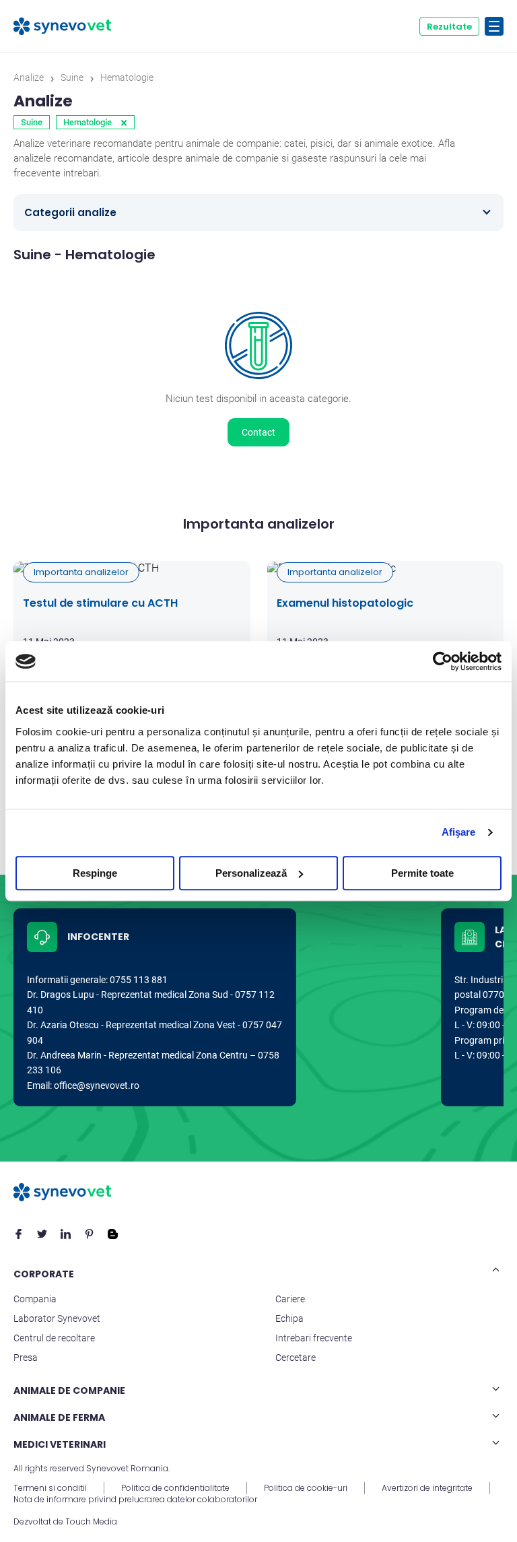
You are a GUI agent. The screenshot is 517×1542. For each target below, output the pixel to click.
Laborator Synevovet (56, 1318)
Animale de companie (69, 1390)
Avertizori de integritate (427, 1488)
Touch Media (91, 1521)
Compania (35, 1299)
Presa (25, 1357)
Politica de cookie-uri (305, 1488)
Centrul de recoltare (54, 1338)
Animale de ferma (59, 1417)
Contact (258, 432)
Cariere (290, 1299)
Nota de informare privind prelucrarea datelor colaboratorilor (135, 1499)
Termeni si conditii (50, 1488)
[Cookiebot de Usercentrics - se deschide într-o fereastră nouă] (443, 661)
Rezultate (449, 26)
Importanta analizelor (81, 572)
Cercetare (295, 1357)
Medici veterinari (59, 1444)
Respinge (95, 873)
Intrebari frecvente (313, 1338)
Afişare (459, 832)
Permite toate (422, 873)
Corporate (43, 1274)
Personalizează (251, 873)
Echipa (289, 1318)
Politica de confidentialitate (175, 1488)
